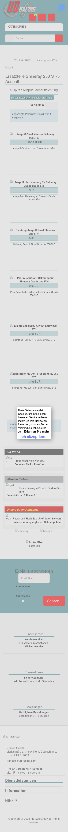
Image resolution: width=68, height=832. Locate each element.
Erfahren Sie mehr (36, 431)
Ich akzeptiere (33, 436)
